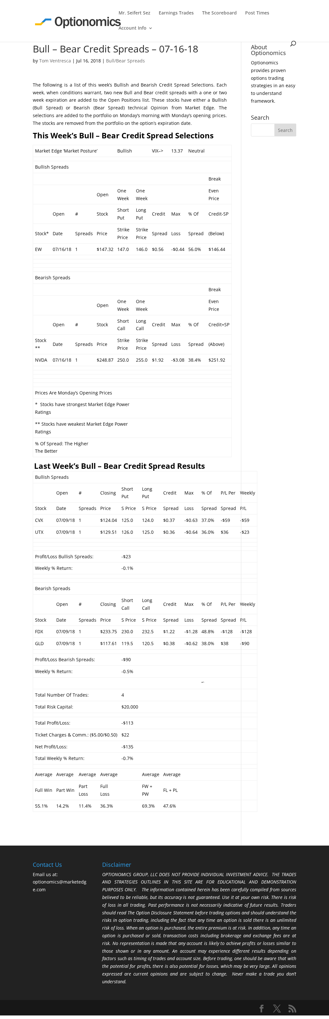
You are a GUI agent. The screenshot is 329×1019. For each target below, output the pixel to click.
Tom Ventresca (55, 61)
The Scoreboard (219, 13)
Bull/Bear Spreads (125, 61)
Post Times (257, 13)
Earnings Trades (176, 13)
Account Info (133, 28)
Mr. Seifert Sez (134, 13)
